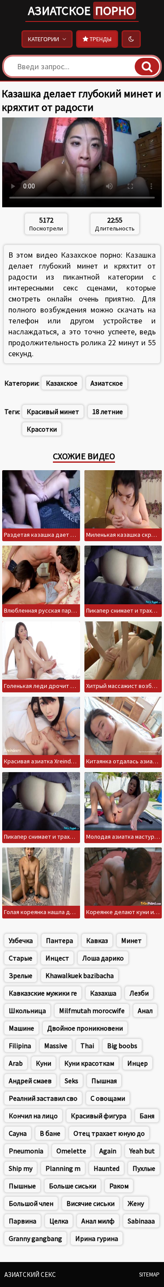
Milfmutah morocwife (92, 1010)
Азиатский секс (30, 1274)
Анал (145, 1010)
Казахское (61, 383)
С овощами (108, 1098)
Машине (21, 1028)
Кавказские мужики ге (43, 993)
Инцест (57, 958)
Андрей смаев (30, 1080)
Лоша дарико (103, 958)
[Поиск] (147, 66)
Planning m (62, 1168)
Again (107, 1150)
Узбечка (21, 940)
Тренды (100, 39)
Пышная (104, 1080)
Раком (119, 1185)
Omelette (71, 1150)
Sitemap (149, 1274)
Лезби (139, 993)
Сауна (18, 1133)
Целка (58, 1220)
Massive (55, 1045)
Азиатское (81, 10)
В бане (50, 1133)
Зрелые (20, 975)
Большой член (31, 1203)
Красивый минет (53, 411)
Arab (16, 1063)
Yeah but (142, 1150)
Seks (71, 1080)
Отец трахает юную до (109, 1133)
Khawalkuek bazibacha (79, 975)
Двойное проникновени (85, 1028)
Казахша (103, 993)
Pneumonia (26, 1150)
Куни (43, 1063)
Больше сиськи (72, 1185)
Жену (136, 1203)
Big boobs (122, 1045)
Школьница (27, 1010)
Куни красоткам (89, 1063)
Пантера (59, 940)
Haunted (106, 1168)
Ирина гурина (96, 1238)
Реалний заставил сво (43, 1098)
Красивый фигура (98, 1115)
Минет (131, 940)
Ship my (20, 1168)
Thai (87, 1045)
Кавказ (97, 940)
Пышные (22, 1185)
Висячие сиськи (90, 1203)
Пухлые (144, 1168)
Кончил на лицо (33, 1115)
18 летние (107, 411)
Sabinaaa (141, 1220)
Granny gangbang (35, 1238)
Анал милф (98, 1220)
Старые (20, 958)
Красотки (42, 429)
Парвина (22, 1220)
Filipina (20, 1045)
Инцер (137, 1063)
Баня (147, 1115)
